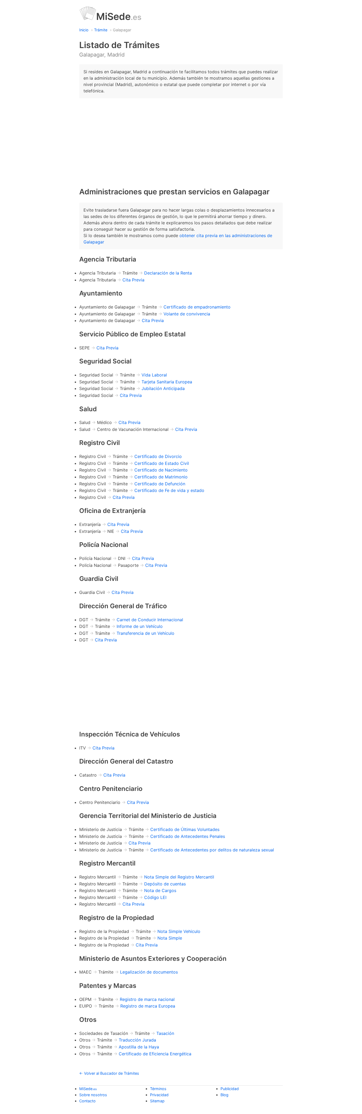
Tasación (165, 1033)
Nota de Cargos (160, 890)
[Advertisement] (181, 139)
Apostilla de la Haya (139, 1046)
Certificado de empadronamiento (197, 307)
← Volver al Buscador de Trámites (109, 1073)
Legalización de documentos (149, 972)
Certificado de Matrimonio (161, 476)
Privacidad (159, 1094)
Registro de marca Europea (147, 1006)
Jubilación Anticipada (163, 388)
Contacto (87, 1101)
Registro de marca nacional (147, 999)
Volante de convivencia (187, 313)
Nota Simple (169, 938)
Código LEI (155, 897)
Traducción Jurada (137, 1040)
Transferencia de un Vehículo (145, 633)
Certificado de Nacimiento (161, 470)
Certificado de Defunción (159, 483)
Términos (158, 1088)
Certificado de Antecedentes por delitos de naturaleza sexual (212, 849)
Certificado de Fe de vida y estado (169, 490)
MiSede (119, 16)
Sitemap (157, 1101)
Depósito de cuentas (165, 883)
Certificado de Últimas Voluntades (184, 829)
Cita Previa (133, 279)
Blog (224, 1094)
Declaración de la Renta (168, 273)
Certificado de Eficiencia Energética (155, 1053)
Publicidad (229, 1088)
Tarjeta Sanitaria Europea (167, 381)
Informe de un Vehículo (140, 626)
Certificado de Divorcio (158, 456)
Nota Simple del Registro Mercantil (179, 877)
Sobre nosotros (93, 1094)
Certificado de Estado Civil (161, 463)
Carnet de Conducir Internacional (150, 619)
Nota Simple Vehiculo (178, 931)
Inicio (84, 30)
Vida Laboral (154, 375)
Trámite (100, 30)
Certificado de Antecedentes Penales (187, 836)
